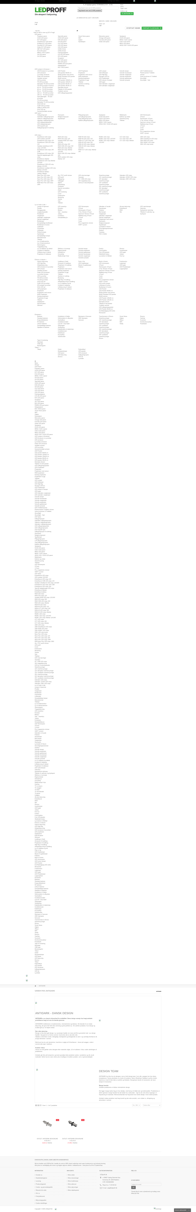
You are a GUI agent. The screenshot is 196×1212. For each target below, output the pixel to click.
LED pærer (61, 353)
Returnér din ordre (41, 1190)
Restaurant (102, 312)
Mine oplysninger (73, 1187)
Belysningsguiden (41, 1200)
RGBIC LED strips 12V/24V (107, 138)
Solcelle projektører (125, 76)
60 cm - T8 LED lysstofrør (45, 89)
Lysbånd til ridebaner (43, 250)
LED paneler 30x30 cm (64, 85)
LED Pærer (38, 366)
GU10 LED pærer (42, 38)
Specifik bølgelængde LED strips (44, 588)
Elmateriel (38, 877)
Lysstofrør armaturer (43, 74)
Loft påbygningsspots (84, 117)
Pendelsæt (40, 214)
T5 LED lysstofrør (42, 100)
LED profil (61, 177)
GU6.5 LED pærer (125, 41)
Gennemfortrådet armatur (44, 111)
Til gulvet (37, 793)
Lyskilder (81, 358)
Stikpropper (61, 325)
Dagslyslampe (62, 250)
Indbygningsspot (42, 115)
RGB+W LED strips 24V (85, 142)
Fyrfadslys (61, 215)
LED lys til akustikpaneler (86, 182)
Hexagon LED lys (104, 76)
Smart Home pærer (84, 36)
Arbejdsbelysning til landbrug (66, 281)
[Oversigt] (38, 1105)
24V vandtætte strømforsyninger (44, 678)
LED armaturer (41, 73)
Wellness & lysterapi (64, 248)
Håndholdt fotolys (104, 254)
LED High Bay (103, 74)
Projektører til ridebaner (44, 254)
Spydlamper (61, 118)
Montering (81, 85)
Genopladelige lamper (43, 236)
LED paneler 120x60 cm (65, 80)
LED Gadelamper (104, 78)
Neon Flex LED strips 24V (45, 179)
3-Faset (142, 117)
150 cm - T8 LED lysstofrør (45, 95)
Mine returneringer (73, 1178)
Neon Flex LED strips (43, 175)
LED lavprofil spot (42, 126)
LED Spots (38, 517)
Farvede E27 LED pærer (44, 45)
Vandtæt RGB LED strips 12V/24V (45, 597)
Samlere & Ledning (63, 276)
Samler (60, 199)
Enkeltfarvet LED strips (44, 137)
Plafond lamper (41, 232)
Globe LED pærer (104, 41)
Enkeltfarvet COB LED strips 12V (45, 581)
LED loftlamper (103, 73)
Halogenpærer (62, 65)
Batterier (39, 316)
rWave (121, 320)
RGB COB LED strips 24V (65, 146)
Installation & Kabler (64, 316)
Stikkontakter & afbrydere (65, 318)
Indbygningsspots (83, 355)
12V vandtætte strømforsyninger (44, 672)
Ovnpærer (61, 58)
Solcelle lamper (124, 71)
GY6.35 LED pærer (63, 54)
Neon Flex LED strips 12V (45, 177)
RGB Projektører (42, 294)
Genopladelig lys (63, 217)
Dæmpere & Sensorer (84, 316)
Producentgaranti (41, 1184)
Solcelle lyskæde (125, 80)
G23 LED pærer (62, 45)
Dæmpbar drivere (63, 87)
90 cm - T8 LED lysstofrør (45, 91)
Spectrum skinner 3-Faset (147, 122)
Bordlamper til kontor (43, 225)
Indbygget (61, 181)
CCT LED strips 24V (126, 138)
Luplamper (40, 226)
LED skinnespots (104, 263)
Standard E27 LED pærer (44, 41)
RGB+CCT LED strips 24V (86, 140)
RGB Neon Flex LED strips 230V (44, 641)
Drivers (101, 338)
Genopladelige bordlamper (45, 223)
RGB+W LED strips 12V (85, 138)
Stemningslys (41, 245)
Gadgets (37, 795)
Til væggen (38, 788)
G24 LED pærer (62, 47)
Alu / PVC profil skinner (65, 175)
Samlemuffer (61, 336)
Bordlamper (40, 221)
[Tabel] (41, 1105)
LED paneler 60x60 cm (64, 73)
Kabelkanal (61, 333)
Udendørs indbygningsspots (45, 120)
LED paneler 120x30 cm (65, 82)
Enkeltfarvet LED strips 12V (45, 140)
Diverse (122, 248)
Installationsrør (62, 331)
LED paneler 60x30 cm (64, 84)
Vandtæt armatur (42, 78)
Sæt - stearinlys (62, 212)
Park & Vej (81, 261)
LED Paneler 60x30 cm (106, 309)
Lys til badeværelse (43, 241)
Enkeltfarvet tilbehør (43, 159)
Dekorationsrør (41, 237)
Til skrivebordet (39, 791)
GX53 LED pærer (63, 38)
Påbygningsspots (83, 115)
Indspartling (61, 184)
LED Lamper (102, 71)
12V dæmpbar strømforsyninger (44, 670)
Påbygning (61, 179)
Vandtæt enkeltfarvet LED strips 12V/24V (47, 583)
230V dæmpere (82, 318)
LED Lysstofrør (41, 276)
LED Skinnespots (145, 115)
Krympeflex (61, 334)
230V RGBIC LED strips (147, 142)
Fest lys (122, 256)
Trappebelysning (42, 247)
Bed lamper (102, 212)
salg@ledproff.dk (112, 1188)
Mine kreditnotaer (73, 1181)
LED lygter (102, 82)
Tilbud (39, 349)
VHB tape (40, 344)
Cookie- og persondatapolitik (44, 1187)
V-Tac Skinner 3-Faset (85, 212)
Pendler (39, 208)
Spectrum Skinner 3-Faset (86, 214)
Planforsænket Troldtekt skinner (44, 509)
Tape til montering (42, 340)
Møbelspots (123, 115)
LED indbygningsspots (44, 124)
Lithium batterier (42, 323)
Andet (59, 190)
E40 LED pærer (62, 40)
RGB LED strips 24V (64, 144)
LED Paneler (61, 71)
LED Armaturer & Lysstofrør (45, 71)
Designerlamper (62, 351)
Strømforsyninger (104, 175)
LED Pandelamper (125, 267)
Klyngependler (41, 210)
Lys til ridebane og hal (64, 283)
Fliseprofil (61, 186)
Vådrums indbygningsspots (45, 118)
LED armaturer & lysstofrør (45, 267)
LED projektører (42, 289)
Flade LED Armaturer (43, 272)
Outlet (59, 349)
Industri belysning (42, 261)
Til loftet (37, 790)
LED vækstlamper (145, 206)
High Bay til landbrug (64, 279)
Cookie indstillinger (41, 1203)
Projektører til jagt (83, 80)
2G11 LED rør (41, 109)
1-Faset (142, 126)
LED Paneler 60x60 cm (106, 290)
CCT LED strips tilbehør (127, 140)
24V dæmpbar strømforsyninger (44, 676)
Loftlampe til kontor (104, 285)
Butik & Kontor (103, 261)
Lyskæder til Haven (105, 226)
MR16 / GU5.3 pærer (43, 52)
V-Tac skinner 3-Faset (146, 120)
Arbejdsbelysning (42, 265)
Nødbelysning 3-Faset (146, 124)
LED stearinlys (62, 206)
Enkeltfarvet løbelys (43, 171)
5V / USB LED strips (84, 179)
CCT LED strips (124, 137)
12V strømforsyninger (105, 177)
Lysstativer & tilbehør (105, 256)
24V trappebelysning (84, 181)
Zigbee (80, 40)
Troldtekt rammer (63, 91)
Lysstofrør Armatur (42, 274)
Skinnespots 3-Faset (146, 118)
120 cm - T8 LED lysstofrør (45, 93)
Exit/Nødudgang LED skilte (107, 311)
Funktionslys (123, 261)
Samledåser (61, 320)
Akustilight (143, 78)
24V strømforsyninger (105, 186)
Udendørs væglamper (105, 215)
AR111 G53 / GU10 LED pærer (129, 45)
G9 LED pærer (41, 54)
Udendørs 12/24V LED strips (128, 177)
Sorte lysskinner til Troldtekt (148, 76)
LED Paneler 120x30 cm (106, 300)
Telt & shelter (103, 234)
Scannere (143, 320)
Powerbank (143, 323)
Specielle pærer (62, 36)
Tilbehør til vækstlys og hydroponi (45, 773)
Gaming (37, 784)
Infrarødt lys (61, 252)
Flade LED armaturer (43, 76)
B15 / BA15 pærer (63, 67)
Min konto (70, 1170)
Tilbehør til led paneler (105, 303)
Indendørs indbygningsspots (45, 117)
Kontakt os (39, 1175)
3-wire (142, 129)
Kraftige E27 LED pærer (44, 43)
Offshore (39, 305)
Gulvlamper (40, 228)
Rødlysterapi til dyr (63, 256)
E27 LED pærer (41, 40)
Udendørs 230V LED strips (127, 179)
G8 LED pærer (62, 41)
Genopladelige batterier (44, 325)
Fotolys (101, 248)
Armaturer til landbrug (64, 263)
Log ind (37, 30)
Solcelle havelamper (126, 73)
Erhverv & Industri (40, 822)
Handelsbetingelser (41, 1178)
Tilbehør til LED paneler (65, 89)
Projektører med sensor (85, 74)
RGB (121, 210)
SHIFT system (144, 133)
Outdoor (101, 230)
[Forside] (35, 986)
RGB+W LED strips (84, 137)
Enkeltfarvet (123, 208)
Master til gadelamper (84, 265)
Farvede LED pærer (105, 40)
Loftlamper (40, 230)
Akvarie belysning (125, 206)
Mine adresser (72, 1184)
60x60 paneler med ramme (66, 74)
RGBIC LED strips (104, 137)
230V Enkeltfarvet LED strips (148, 138)
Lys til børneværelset (43, 243)
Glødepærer (40, 301)
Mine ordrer (71, 1175)
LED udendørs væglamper (107, 85)
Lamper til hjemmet (43, 206)
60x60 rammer (62, 78)
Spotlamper (40, 234)
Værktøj (142, 318)
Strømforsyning (124, 118)
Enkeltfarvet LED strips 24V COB (45, 584)
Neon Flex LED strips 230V (45, 181)
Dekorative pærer (104, 36)
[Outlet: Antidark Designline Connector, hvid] (47, 1123)
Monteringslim (41, 345)
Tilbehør (80, 82)
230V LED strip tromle (146, 144)
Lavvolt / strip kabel (64, 323)
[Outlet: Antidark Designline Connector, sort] (72, 1123)
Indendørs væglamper (43, 217)
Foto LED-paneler (104, 252)
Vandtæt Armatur (42, 270)
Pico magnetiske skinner (147, 131)
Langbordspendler (42, 212)
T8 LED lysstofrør (42, 82)
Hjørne (60, 182)
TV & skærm (38, 786)
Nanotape (40, 342)
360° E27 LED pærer (43, 49)
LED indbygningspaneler (65, 93)
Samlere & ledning (83, 84)
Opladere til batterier (43, 327)
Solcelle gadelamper (126, 78)
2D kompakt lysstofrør (43, 285)
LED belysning (62, 355)
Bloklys (60, 210)
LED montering (62, 192)
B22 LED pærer (62, 62)
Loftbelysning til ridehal (44, 252)
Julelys (60, 214)
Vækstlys (143, 208)
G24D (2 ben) (62, 49)
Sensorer (81, 320)
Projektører (81, 73)
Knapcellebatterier (42, 320)
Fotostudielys (103, 250)
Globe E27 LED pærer (43, 47)
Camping (101, 232)
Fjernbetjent (81, 41)
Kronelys (60, 208)
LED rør (80, 356)
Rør (121, 212)
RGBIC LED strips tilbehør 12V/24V (45, 617)
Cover (59, 193)
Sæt (59, 201)
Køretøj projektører (84, 78)
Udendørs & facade (104, 206)
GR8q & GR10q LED (43, 107)
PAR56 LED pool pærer (65, 63)
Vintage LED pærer (104, 38)
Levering (38, 1181)
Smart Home (123, 316)
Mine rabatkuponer (73, 1190)
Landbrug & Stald (63, 261)
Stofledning (61, 327)
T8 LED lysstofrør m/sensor (45, 85)
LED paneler (82, 351)
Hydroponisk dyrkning (146, 210)
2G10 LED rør (41, 104)
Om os (38, 1193)
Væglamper (40, 215)
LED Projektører (83, 71)
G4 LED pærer (41, 56)
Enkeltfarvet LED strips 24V (45, 153)
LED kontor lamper (104, 283)
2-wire (142, 127)
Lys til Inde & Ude (40, 685)
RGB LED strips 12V (64, 138)
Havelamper (102, 208)
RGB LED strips (62, 137)
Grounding (61, 254)
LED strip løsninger (84, 175)
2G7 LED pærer (62, 60)
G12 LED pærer (62, 43)
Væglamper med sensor (106, 219)
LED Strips (38, 573)
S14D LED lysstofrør (43, 106)
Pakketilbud (81, 349)
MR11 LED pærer (125, 43)
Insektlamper (123, 250)
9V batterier (40, 322)
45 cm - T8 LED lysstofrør (45, 87)
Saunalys (81, 177)
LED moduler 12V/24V (43, 138)
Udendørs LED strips (126, 175)
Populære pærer (42, 36)
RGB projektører (83, 76)
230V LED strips (145, 137)
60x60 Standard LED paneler (66, 76)
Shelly (121, 323)
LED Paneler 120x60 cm (106, 298)
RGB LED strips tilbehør (65, 148)
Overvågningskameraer (106, 228)
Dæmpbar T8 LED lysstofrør (45, 84)
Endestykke (61, 195)
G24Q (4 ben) (62, 51)
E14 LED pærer (41, 51)
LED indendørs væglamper (107, 84)
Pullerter (101, 210)
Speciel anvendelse (63, 188)
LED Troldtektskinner (146, 71)
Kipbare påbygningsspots (85, 120)
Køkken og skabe (125, 117)
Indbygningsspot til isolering (45, 127)
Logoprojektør (124, 269)
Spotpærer (123, 36)
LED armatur (41, 269)
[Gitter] (36, 1105)
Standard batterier (42, 318)
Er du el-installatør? (180, 1210)
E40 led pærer (41, 303)
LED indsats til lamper (105, 80)
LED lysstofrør (41, 80)
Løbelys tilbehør (42, 173)
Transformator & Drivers (106, 316)
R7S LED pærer (62, 56)
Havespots (61, 115)
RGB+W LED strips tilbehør (86, 144)
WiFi (79, 38)
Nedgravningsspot (63, 117)
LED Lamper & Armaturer (42, 436)
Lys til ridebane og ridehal (44, 248)
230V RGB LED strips (146, 140)
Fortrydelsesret (40, 1196)
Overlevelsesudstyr (146, 322)
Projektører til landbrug (64, 265)
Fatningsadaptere (63, 52)
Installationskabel (63, 322)
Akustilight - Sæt (145, 80)
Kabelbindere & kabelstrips (66, 329)
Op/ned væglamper (43, 219)
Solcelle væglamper (125, 74)
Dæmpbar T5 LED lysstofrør (45, 102)
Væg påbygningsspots (85, 118)
